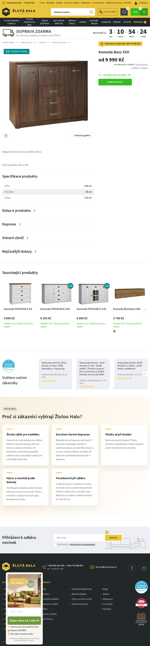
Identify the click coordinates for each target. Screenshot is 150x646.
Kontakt (127, 2)
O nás (42, 2)
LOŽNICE (82, 22)
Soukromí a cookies (49, 604)
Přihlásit (143, 3)
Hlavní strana (8, 42)
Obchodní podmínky (50, 599)
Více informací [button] (141, 64)
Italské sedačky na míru (29, 22)
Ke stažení (107, 604)
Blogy (105, 589)
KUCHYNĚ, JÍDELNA (94, 22)
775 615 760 (29, 3)
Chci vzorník (110, 11)
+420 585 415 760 (13, 3)
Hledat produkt (62, 12)
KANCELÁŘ (106, 22)
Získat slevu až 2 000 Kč (24, 620)
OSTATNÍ (127, 22)
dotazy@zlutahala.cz (106, 567)
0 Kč (137, 11)
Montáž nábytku (79, 594)
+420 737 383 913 (132, 43)
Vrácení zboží (13, 238)
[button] (145, 309)
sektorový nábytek (58, 22)
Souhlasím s (76, 544)
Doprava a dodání (49, 614)
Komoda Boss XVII (59, 42)
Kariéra (106, 594)
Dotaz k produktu (16, 210)
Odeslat (113, 537)
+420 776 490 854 (74, 565)
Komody (42, 42)
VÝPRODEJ (139, 22)
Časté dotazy (98, 2)
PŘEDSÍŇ (117, 22)
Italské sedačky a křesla (11, 22)
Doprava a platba (71, 2)
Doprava (9, 224)
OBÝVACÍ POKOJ (72, 22)
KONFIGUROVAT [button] (115, 82)
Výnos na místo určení (82, 599)
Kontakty (107, 609)
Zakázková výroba (114, 2)
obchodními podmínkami (82, 544)
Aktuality (50, 2)
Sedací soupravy (44, 22)
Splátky (59, 2)
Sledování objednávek (82, 589)
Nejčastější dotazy (17, 251)
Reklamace (86, 2)
